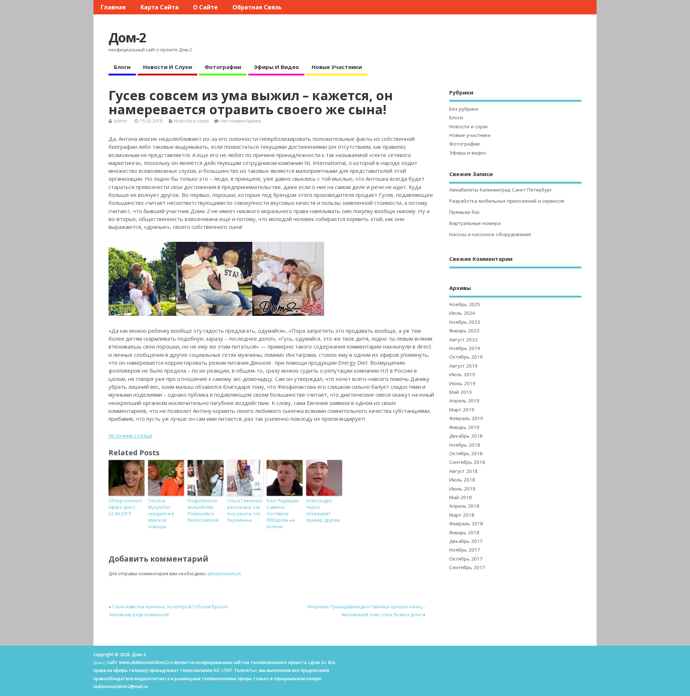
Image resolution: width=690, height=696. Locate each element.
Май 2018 (460, 497)
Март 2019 (461, 409)
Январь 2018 (464, 532)
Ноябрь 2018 (464, 445)
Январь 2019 (464, 427)
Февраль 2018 (466, 523)
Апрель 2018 (464, 506)
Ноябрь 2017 (464, 550)
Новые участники (337, 66)
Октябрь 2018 (466, 453)
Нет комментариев (240, 121)
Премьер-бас (464, 212)
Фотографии (222, 66)
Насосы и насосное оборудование (490, 234)
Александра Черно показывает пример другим (323, 510)
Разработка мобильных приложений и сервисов (506, 201)
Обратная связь (257, 7)
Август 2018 (463, 471)
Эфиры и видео (276, 66)
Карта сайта (160, 7)
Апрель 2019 (464, 400)
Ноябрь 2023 (464, 322)
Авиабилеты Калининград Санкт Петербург (500, 189)
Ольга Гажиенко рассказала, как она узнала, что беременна (244, 510)
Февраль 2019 (466, 418)
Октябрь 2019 (466, 357)
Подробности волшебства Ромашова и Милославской (203, 510)
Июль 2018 (462, 479)
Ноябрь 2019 (464, 348)
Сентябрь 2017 (467, 567)
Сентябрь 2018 (467, 462)
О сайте (205, 7)
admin (120, 121)
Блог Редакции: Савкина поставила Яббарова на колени (283, 514)
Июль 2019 (462, 374)
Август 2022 (463, 339)
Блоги (122, 66)
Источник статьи (130, 435)
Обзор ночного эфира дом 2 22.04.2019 (126, 507)
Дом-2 (127, 37)
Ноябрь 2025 (464, 304)
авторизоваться (224, 574)
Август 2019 (463, 366)
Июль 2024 (462, 313)
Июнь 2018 (462, 488)
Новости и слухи (167, 66)
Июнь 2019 (462, 383)
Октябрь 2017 (466, 559)
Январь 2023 (464, 330)
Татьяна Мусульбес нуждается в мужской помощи (161, 514)
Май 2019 (460, 392)
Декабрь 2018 (466, 436)
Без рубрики (463, 109)
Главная (113, 7)
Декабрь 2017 (466, 541)
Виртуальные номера (475, 223)
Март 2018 (461, 515)
